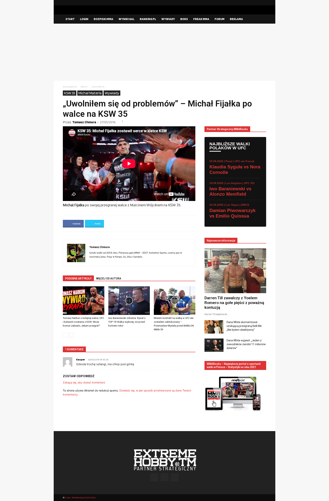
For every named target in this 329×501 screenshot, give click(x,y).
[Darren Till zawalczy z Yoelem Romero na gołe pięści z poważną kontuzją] (235, 270)
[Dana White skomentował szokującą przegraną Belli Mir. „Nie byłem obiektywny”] (214, 327)
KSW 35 (84, 86)
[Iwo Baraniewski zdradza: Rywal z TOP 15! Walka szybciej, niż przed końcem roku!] (129, 300)
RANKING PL (148, 19)
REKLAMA (236, 19)
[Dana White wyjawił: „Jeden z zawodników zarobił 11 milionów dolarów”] (214, 345)
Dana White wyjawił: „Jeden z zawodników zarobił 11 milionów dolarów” (246, 344)
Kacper (80, 359)
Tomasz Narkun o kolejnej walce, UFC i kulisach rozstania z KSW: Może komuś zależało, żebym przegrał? (83, 322)
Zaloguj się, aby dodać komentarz (84, 382)
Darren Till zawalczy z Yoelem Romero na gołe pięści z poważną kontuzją (234, 303)
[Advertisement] (164, 52)
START (70, 19)
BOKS (184, 19)
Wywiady (112, 93)
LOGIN (84, 19)
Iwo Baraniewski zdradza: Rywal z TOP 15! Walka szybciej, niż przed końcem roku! (126, 322)
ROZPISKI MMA (103, 19)
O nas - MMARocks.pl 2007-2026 (80, 497)
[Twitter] (263, 2)
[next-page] (71, 335)
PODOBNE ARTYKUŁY (78, 278)
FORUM (219, 19)
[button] (261, 19)
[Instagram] (257, 2)
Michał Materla (89, 93)
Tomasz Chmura (84, 122)
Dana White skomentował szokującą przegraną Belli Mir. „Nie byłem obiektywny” (244, 326)
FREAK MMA (201, 19)
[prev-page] (65, 335)
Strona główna (70, 86)
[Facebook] (251, 2)
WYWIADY (168, 19)
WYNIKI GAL (126, 19)
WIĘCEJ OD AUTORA (108, 278)
